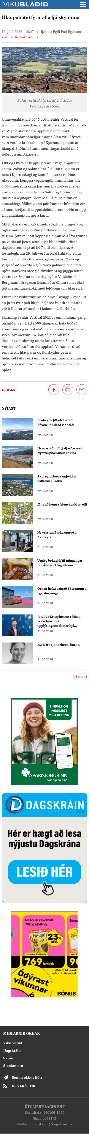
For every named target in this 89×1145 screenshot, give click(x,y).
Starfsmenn (13, 1065)
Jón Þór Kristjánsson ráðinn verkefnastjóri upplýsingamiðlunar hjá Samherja (59, 621)
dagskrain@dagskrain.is (52, 1124)
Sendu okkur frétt (27, 1077)
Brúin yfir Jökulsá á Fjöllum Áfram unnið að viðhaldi (58, 422)
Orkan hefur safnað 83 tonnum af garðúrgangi (61, 591)
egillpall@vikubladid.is (20, 37)
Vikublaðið (12, 1043)
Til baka (8, 390)
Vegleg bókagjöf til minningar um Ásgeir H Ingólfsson (60, 563)
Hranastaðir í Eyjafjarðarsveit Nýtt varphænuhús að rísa (60, 450)
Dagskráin (12, 1050)
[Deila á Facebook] (53, 389)
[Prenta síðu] (67, 389)
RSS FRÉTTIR (23, 1086)
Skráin (8, 1058)
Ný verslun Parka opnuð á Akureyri (56, 535)
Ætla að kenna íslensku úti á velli (62, 504)
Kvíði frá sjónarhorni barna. (58, 645)
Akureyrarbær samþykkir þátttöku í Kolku (56, 478)
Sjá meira (80, 677)
